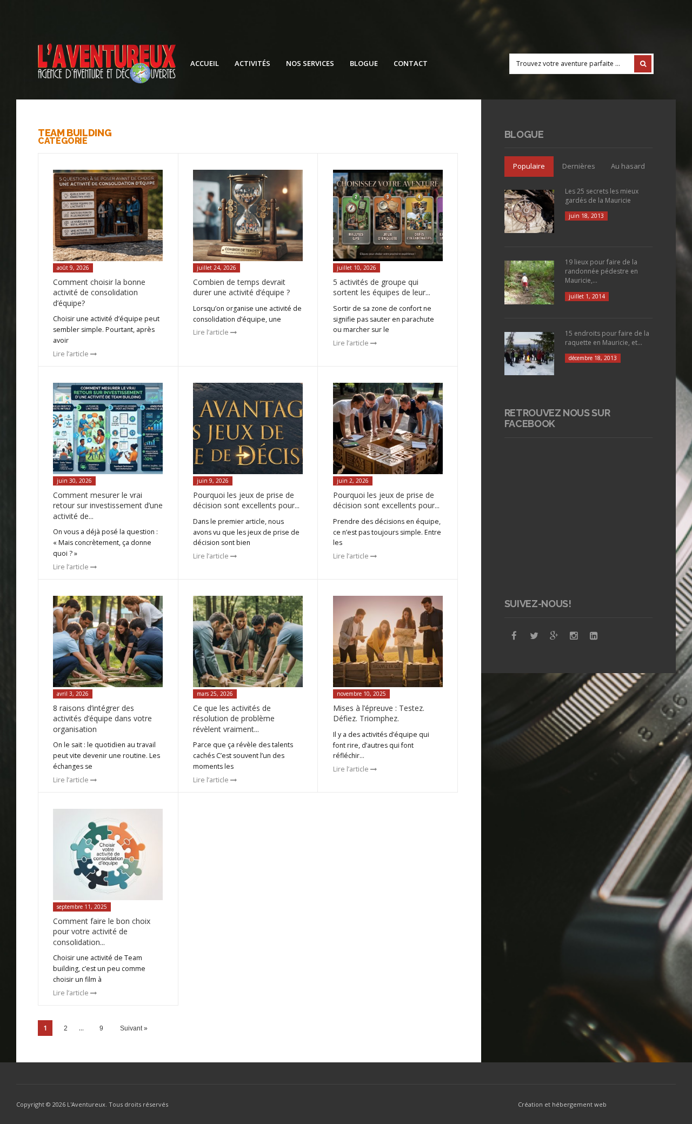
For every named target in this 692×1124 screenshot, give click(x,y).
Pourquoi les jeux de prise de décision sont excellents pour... (246, 500)
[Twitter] (534, 636)
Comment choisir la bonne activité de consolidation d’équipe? (99, 292)
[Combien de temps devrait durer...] (248, 216)
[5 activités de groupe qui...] (388, 216)
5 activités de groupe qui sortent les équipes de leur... (381, 287)
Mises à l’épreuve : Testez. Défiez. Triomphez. (378, 713)
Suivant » (134, 1028)
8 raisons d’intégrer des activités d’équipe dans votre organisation (102, 718)
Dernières (578, 166)
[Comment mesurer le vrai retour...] (108, 429)
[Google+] (554, 636)
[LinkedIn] (594, 636)
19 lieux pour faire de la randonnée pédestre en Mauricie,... (601, 271)
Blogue (364, 63)
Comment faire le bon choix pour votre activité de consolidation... (101, 931)
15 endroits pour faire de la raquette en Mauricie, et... (607, 338)
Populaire (529, 166)
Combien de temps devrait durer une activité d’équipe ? (241, 287)
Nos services (310, 63)
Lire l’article (71, 353)
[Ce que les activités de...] (248, 642)
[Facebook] (514, 636)
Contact (411, 63)
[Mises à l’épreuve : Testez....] (388, 642)
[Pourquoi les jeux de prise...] (248, 429)
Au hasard (628, 166)
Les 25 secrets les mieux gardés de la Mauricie (601, 196)
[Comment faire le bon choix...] (108, 855)
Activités (252, 63)
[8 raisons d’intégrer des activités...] (108, 642)
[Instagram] (574, 636)
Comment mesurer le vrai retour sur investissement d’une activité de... (108, 505)
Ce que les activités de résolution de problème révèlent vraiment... (234, 718)
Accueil (204, 63)
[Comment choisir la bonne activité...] (108, 216)
